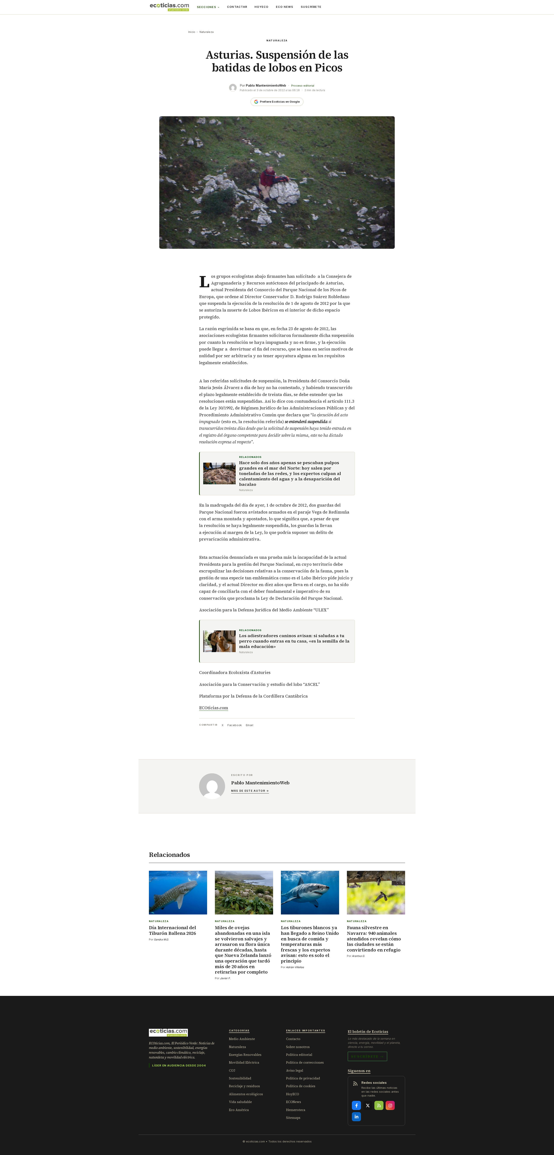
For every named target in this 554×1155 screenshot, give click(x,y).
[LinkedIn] (356, 1116)
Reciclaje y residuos (244, 1086)
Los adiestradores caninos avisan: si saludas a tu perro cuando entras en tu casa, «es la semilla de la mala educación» (294, 641)
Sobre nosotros (298, 1047)
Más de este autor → (250, 790)
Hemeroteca (295, 1110)
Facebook (234, 725)
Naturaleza (207, 32)
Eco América (239, 1110)
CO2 (232, 1070)
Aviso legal (294, 1070)
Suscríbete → (367, 1056)
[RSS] (378, 1105)
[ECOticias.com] (169, 7)
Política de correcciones (305, 1062)
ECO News (284, 6)
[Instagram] (390, 1105)
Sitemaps (293, 1117)
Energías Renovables (245, 1054)
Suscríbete (311, 6)
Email (249, 725)
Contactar (237, 6)
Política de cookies (300, 1086)
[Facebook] (356, 1105)
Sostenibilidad (240, 1078)
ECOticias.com (213, 708)
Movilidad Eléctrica (244, 1062)
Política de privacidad (303, 1078)
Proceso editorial (302, 85)
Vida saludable (240, 1102)
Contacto (293, 1039)
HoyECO (261, 6)
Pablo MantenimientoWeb (266, 85)
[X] (367, 1105)
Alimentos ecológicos (246, 1094)
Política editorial (299, 1054)
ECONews (293, 1102)
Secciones (206, 7)
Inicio (191, 32)
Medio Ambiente (242, 1039)
